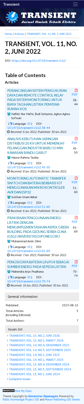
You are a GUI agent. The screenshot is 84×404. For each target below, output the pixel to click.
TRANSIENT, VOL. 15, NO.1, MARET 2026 (35, 340)
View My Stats (23, 391)
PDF (75, 94)
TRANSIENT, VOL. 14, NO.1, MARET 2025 (35, 360)
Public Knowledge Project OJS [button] (21, 399)
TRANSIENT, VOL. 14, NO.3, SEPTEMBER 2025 (39, 350)
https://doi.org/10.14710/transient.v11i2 (39, 60)
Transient (11, 4)
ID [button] (28, 124)
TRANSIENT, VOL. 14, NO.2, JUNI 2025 (34, 355)
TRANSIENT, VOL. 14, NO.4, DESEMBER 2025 (38, 345)
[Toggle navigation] (75, 4)
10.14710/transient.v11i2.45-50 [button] (28, 167)
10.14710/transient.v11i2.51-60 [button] (28, 207)
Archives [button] (19, 34)
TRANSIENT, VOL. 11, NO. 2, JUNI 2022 (49, 34)
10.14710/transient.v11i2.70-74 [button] (28, 281)
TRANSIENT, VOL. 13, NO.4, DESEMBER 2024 (38, 364)
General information (23, 296)
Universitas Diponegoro (43, 396)
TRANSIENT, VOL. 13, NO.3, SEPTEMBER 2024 (39, 369)
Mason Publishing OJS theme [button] (62, 399)
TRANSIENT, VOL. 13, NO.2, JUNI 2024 (34, 374)
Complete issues (19, 379)
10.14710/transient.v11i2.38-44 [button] (28, 128)
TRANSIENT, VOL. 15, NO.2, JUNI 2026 (34, 335)
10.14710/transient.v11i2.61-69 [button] (28, 251)
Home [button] (8, 34)
